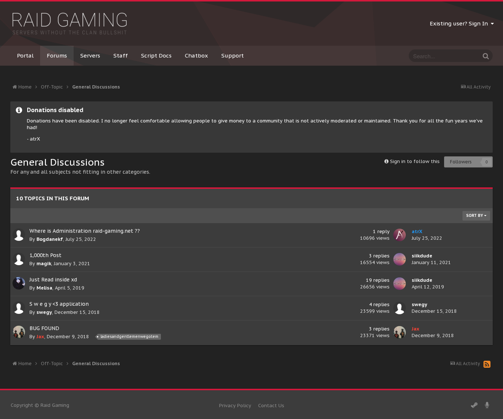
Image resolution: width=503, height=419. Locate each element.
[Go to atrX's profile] (399, 235)
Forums (57, 55)
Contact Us (271, 405)
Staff (120, 55)
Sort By (475, 215)
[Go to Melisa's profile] (19, 283)
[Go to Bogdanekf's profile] (19, 234)
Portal (25, 55)
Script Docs (156, 55)
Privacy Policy (235, 405)
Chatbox (196, 55)
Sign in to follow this (415, 161)
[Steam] (474, 405)
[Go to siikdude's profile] (399, 259)
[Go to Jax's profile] (19, 332)
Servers (90, 55)
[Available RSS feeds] (486, 364)
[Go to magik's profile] (19, 259)
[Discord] (487, 405)
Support (232, 55)
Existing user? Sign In (460, 23)
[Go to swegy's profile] (19, 307)
